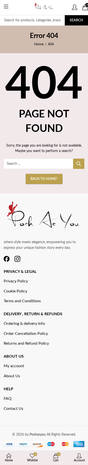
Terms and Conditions (22, 301)
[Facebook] (7, 259)
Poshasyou (38, 434)
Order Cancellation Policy (26, 334)
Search (76, 20)
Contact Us (13, 409)
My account (14, 366)
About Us (12, 376)
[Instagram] (17, 259)
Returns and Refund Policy (26, 343)
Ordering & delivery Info (24, 324)
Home (39, 44)
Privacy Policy (16, 281)
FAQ (7, 399)
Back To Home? (44, 179)
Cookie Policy (15, 291)
